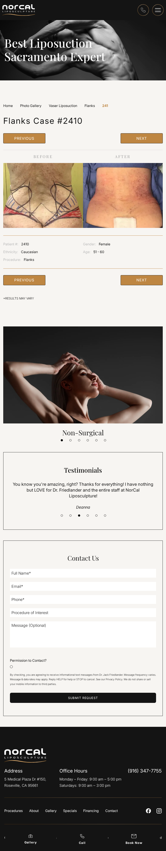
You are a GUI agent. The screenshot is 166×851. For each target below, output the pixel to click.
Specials (70, 811)
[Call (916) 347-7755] (143, 10)
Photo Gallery (31, 105)
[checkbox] (83, 663)
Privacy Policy (114, 679)
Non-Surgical (83, 432)
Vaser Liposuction (63, 105)
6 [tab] (105, 440)
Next (141, 138)
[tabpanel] (83, 381)
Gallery (51, 811)
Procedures (13, 811)
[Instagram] (159, 810)
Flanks (90, 105)
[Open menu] (158, 10)
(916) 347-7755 (145, 771)
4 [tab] (88, 440)
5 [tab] (96, 440)
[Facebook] (148, 810)
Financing (91, 811)
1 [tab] (62, 440)
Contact (111, 811)
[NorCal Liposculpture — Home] (28, 755)
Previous (24, 138)
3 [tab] (79, 440)
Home (8, 105)
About (34, 811)
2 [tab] (70, 440)
